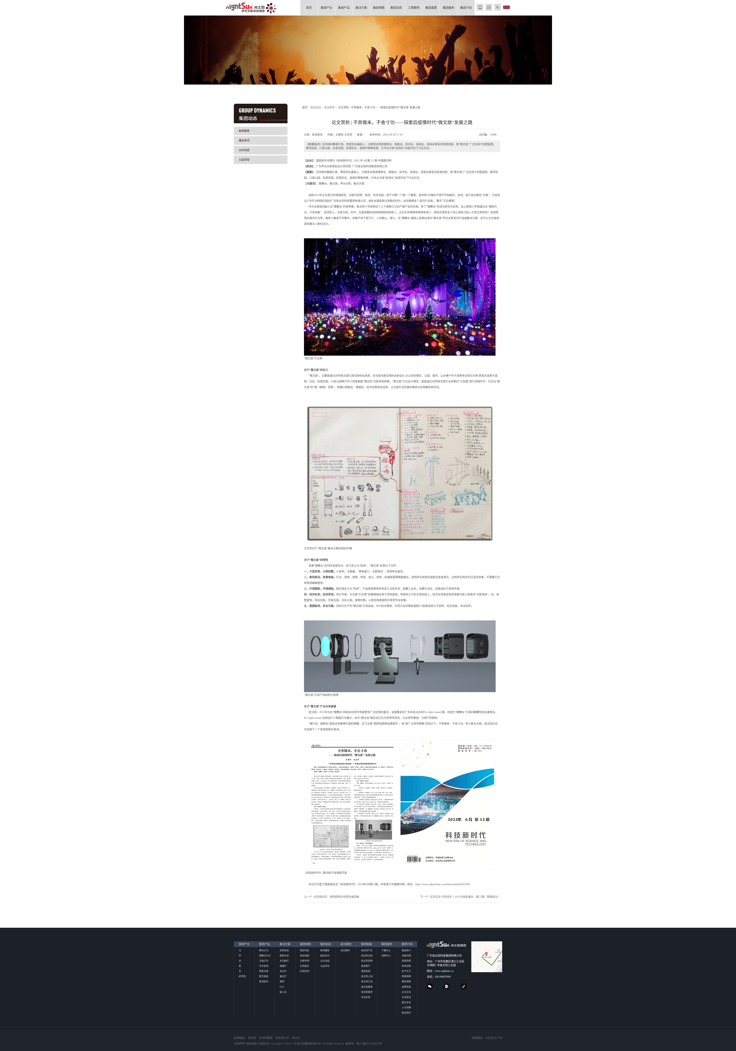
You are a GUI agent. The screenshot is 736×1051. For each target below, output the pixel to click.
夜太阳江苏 (367, 981)
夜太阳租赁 (367, 992)
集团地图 (378, 7)
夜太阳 (252, 1037)
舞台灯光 (263, 950)
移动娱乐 (263, 981)
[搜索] (497, 7)
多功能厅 (284, 961)
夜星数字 (365, 966)
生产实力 (406, 971)
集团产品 (344, 7)
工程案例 (413, 7)
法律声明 (304, 961)
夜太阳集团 (266, 1037)
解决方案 (361, 7)
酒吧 (282, 981)
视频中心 (386, 955)
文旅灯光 (263, 961)
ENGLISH (506, 7)
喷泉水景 (263, 971)
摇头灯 (296, 1037)
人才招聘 (406, 1007)
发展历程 (406, 955)
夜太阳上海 (367, 976)
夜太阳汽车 (367, 950)
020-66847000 (443, 976)
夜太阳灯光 (282, 1037)
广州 (499, 1037)
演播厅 (283, 966)
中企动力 (490, 1037)
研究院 (242, 976)
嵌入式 (283, 992)
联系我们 (406, 1013)
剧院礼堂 (284, 955)
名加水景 (365, 997)
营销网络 (406, 976)
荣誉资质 (406, 961)
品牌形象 (406, 987)
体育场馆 (284, 950)
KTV (282, 987)
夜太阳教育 (367, 987)
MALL (488, 7)
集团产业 (326, 7)
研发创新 (406, 966)
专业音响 (263, 966)
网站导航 (304, 950)
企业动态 (244, 150)
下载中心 (386, 950)
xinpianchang (446, 986)
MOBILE (479, 7)
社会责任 (406, 997)
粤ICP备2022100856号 (369, 1043)
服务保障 (406, 981)
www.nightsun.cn (444, 971)
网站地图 (304, 955)
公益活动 (244, 159)
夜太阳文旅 (367, 955)
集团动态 (396, 7)
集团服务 (448, 7)
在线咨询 (304, 971)
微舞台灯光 (265, 955)
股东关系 (406, 1002)
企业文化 (406, 992)
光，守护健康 (115, 49)
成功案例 (346, 944)
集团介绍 (466, 7)
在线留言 (304, 966)
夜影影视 (365, 971)
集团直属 (431, 7)
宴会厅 (283, 976)
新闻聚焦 (244, 130)
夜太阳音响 (367, 961)
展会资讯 (244, 140)
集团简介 (406, 950)
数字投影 (263, 976)
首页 (309, 7)
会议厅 (283, 971)
